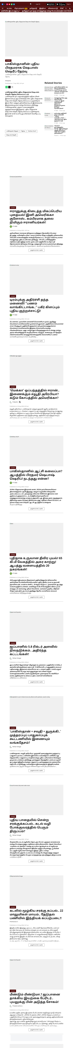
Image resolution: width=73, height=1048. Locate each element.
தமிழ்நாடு (33, 8)
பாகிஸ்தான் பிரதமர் (12, 131)
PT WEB (15, 226)
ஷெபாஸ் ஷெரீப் (11, 135)
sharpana (8, 81)
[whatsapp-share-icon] (6, 88)
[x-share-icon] (9, 88)
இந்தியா (42, 8)
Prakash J (15, 402)
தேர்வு (23, 131)
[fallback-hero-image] (49, 89)
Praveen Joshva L (18, 1006)
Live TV (38, 4)
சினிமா (63, 8)
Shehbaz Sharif (32, 131)
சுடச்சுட (9, 8)
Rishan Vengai (17, 658)
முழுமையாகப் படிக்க (36, 250)
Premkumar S (14, 922)
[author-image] (11, 226)
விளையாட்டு (53, 8)
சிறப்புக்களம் (19, 8)
